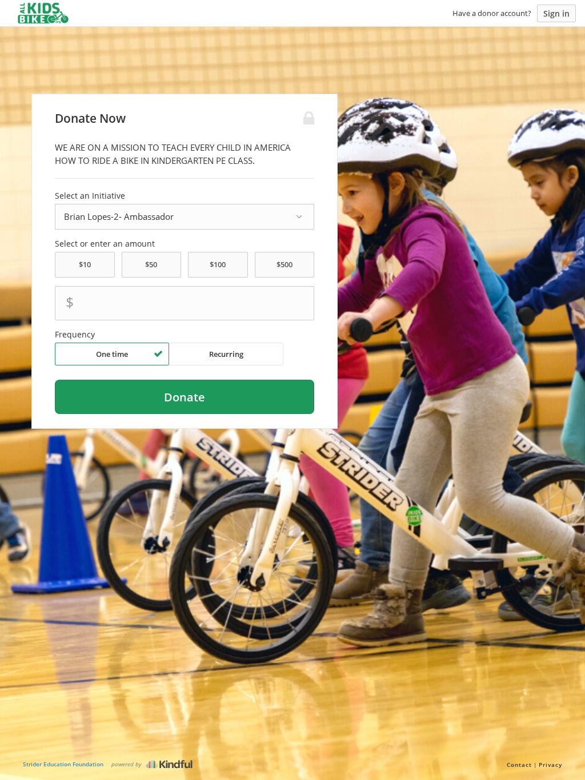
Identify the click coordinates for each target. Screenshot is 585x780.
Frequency (75, 334)
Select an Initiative (90, 196)
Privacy (550, 765)
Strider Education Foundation (63, 764)
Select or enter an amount (105, 244)
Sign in (556, 13)
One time (112, 354)
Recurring (226, 354)
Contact (519, 765)
